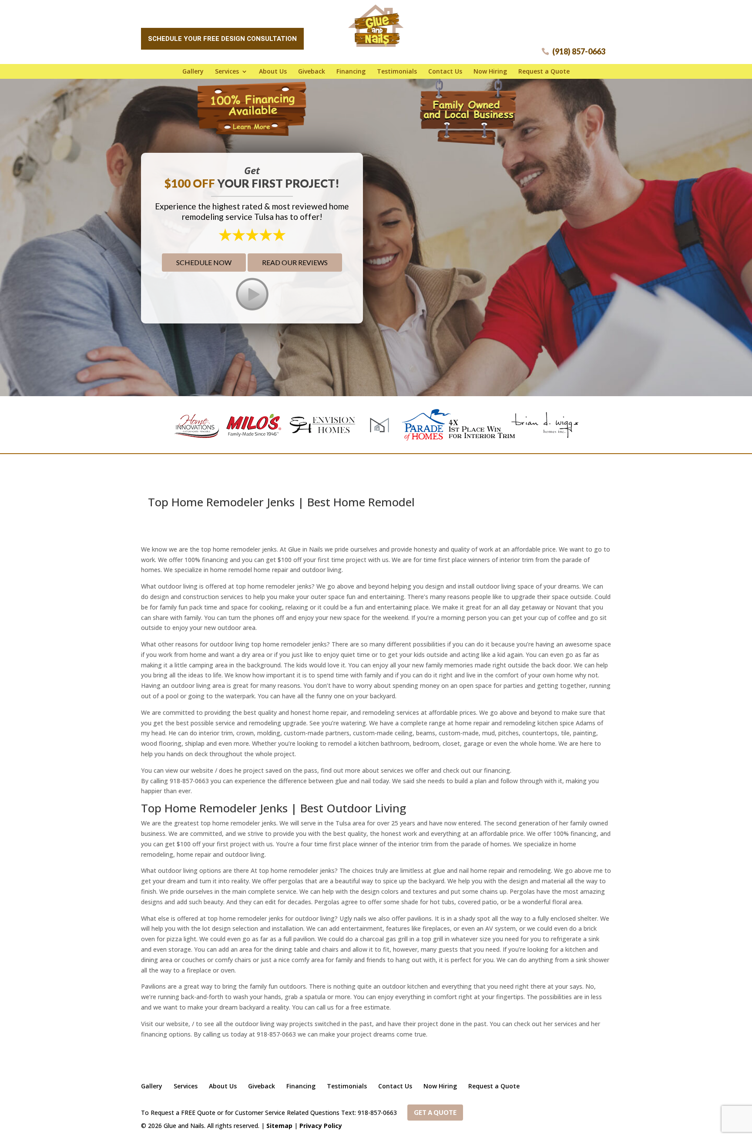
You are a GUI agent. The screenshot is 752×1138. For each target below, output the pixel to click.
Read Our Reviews (295, 262)
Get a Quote (435, 1112)
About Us (273, 71)
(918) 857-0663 (578, 51)
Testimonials (397, 71)
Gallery (193, 71)
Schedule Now (204, 262)
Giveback (311, 71)
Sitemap (279, 1125)
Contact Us (445, 71)
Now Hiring (490, 71)
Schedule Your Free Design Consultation (222, 39)
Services (227, 71)
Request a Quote (544, 71)
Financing (351, 71)
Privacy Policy (320, 1125)
